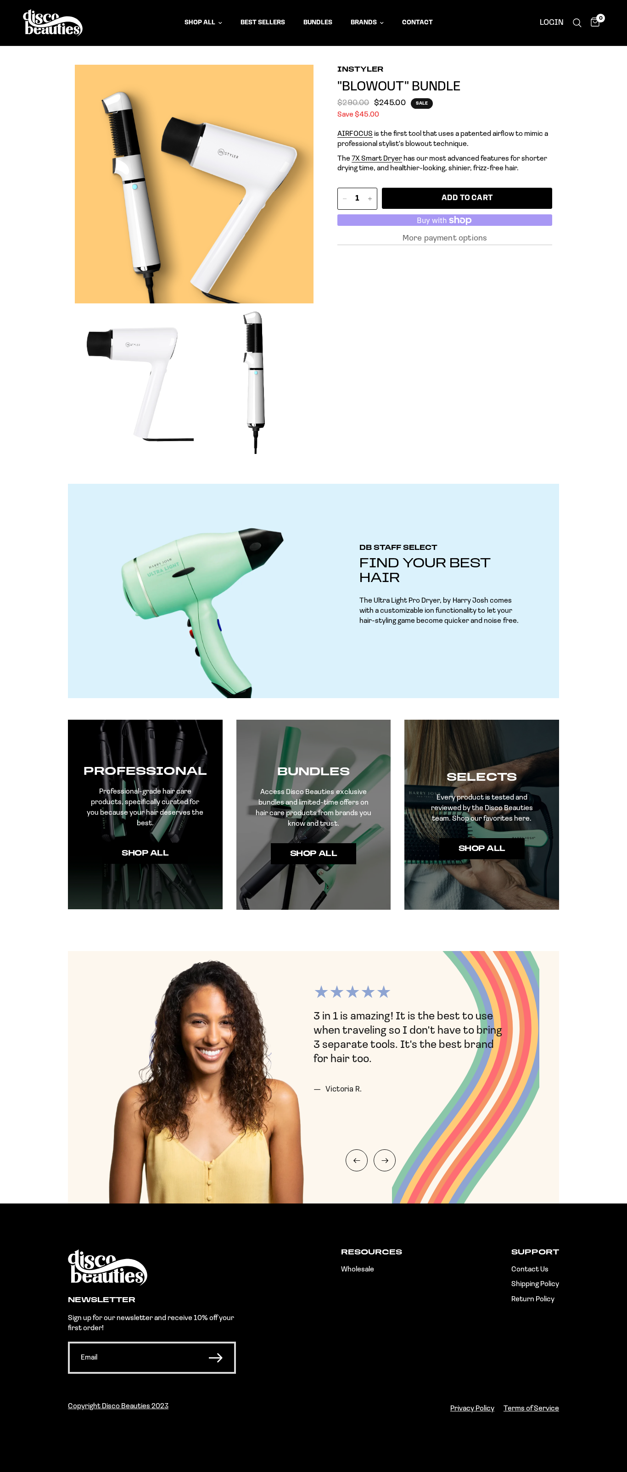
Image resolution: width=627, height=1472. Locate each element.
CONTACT (417, 22)
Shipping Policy (535, 1284)
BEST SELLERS (263, 22)
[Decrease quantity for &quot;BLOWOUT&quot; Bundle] (345, 198)
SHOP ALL (200, 22)
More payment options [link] (445, 239)
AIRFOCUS (355, 134)
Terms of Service (531, 1408)
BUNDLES (317, 22)
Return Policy (532, 1299)
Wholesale (357, 1269)
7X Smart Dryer (377, 158)
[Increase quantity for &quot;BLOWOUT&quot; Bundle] (370, 198)
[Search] (577, 23)
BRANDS (364, 22)
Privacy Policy (472, 1408)
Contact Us (530, 1269)
